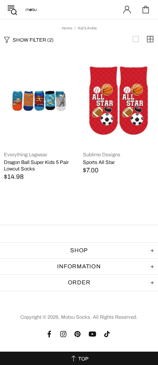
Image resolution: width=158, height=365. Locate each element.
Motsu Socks (31, 9)
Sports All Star (99, 162)
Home (67, 28)
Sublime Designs (101, 154)
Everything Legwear (25, 154)
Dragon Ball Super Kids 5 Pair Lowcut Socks (36, 166)
